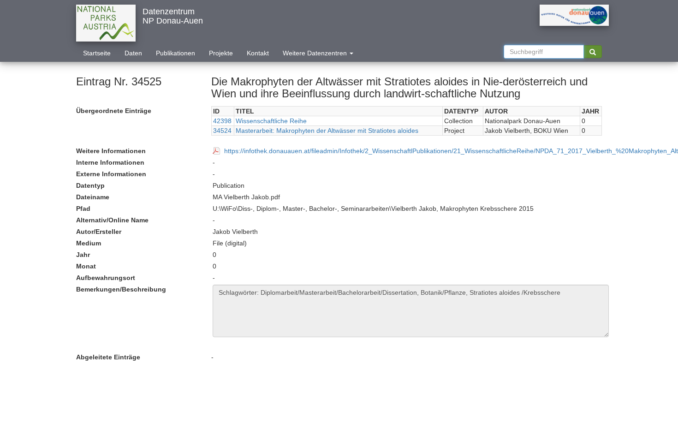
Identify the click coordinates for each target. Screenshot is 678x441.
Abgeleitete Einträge (108, 357)
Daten (133, 53)
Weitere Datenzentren (316, 53)
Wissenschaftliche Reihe (271, 121)
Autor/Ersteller (98, 231)
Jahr (83, 254)
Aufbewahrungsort (105, 277)
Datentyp (90, 185)
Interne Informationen (110, 162)
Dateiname (92, 197)
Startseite (97, 53)
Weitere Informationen (111, 151)
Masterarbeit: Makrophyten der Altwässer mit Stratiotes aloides (327, 130)
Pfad (83, 208)
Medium (88, 243)
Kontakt (258, 53)
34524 (222, 130)
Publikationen (175, 53)
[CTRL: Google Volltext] (592, 51)
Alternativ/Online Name (112, 220)
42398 (222, 121)
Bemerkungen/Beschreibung (121, 289)
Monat (86, 266)
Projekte (221, 53)
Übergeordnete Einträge (113, 110)
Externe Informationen (111, 174)
